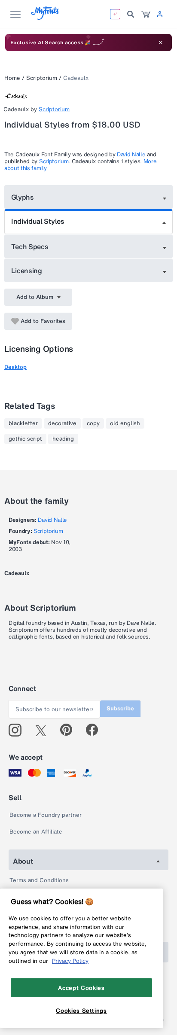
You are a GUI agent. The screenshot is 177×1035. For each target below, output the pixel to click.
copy (93, 423)
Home (12, 78)
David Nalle (131, 154)
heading (63, 438)
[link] (145, 14)
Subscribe (120, 708)
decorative (62, 423)
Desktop (15, 367)
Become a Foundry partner (45, 815)
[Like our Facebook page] (95, 730)
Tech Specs (30, 246)
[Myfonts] (45, 17)
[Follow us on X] (44, 730)
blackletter (23, 423)
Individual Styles (37, 221)
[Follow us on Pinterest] (69, 730)
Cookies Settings (81, 1010)
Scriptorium (41, 78)
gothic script (25, 438)
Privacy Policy (70, 960)
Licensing (26, 270)
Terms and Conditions (39, 880)
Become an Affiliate (35, 832)
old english (125, 423)
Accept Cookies (81, 987)
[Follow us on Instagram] (18, 730)
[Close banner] (161, 42)
